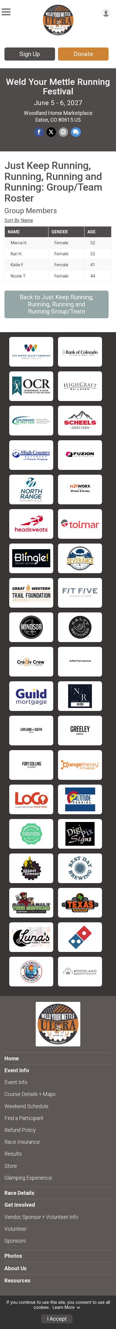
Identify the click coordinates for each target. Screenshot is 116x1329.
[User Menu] (106, 13)
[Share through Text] (76, 132)
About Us (15, 1268)
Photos (13, 1256)
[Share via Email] (63, 132)
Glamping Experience (28, 1178)
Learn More (64, 1307)
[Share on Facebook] (39, 132)
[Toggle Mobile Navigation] (6, 12)
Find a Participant (23, 1118)
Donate (83, 54)
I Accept (57, 1319)
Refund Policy (20, 1130)
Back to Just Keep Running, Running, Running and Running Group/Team (56, 304)
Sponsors (15, 1241)
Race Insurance (22, 1142)
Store (10, 1166)
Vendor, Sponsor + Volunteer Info (41, 1217)
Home (11, 1059)
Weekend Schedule (26, 1106)
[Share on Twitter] (51, 132)
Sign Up (29, 54)
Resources (17, 1281)
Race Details (19, 1193)
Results (13, 1154)
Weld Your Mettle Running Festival (58, 86)
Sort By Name (18, 220)
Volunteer (15, 1229)
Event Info (15, 1082)
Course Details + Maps (30, 1094)
